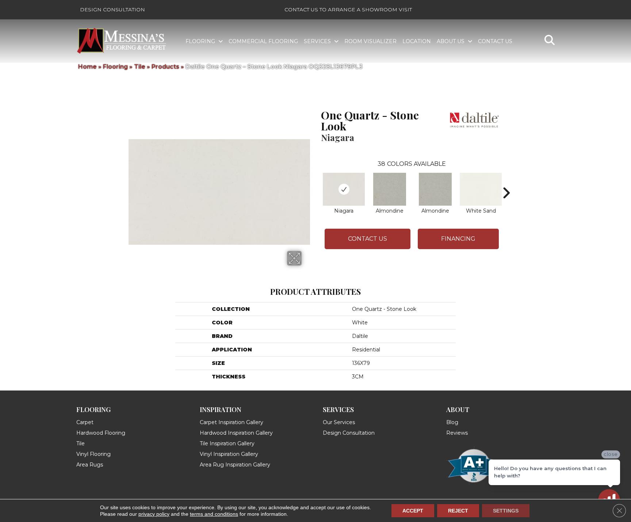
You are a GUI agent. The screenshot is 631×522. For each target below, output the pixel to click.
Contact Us (367, 238)
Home (87, 66)
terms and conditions (214, 514)
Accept (412, 511)
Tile (139, 66)
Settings (506, 511)
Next (506, 182)
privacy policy (153, 514)
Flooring (115, 66)
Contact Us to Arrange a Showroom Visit (348, 9)
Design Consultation (112, 9)
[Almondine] (389, 189)
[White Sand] (481, 189)
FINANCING (458, 238)
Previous (317, 182)
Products (165, 66)
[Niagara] (344, 189)
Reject (458, 511)
